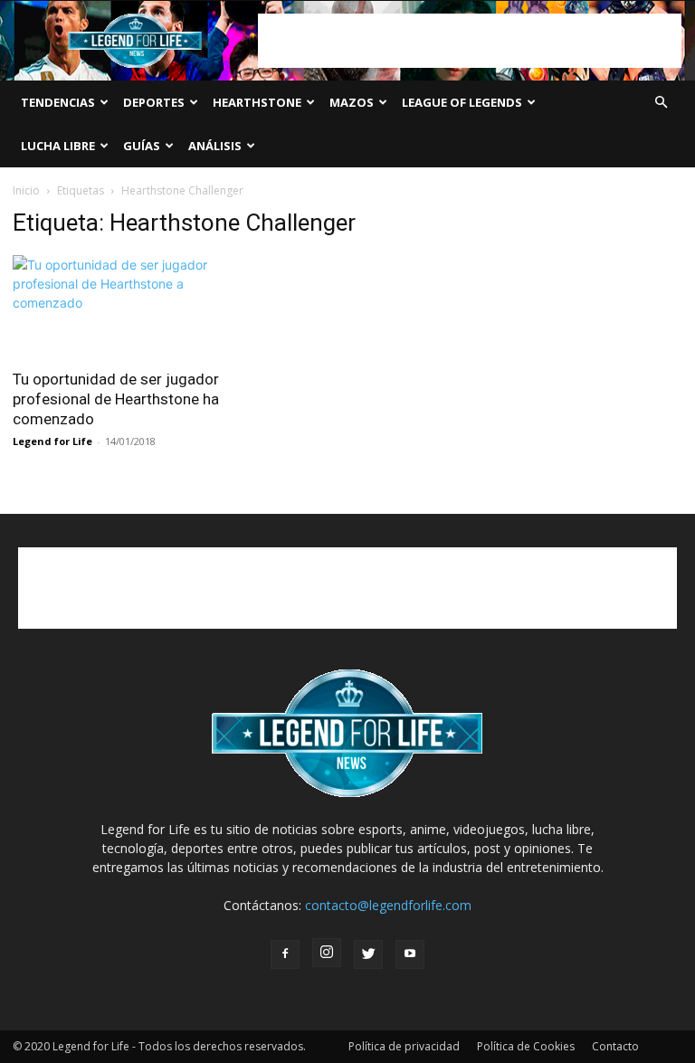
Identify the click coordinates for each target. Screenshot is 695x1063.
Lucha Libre (58, 146)
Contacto (615, 1046)
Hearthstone (257, 102)
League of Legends (462, 102)
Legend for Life (52, 441)
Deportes (154, 102)
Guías (141, 146)
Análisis (215, 146)
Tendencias (58, 102)
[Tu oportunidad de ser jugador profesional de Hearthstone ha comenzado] (116, 306)
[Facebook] (285, 954)
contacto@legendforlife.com (388, 905)
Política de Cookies (526, 1046)
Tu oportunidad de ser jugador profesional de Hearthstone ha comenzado (116, 399)
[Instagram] (326, 952)
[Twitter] (368, 954)
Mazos (351, 102)
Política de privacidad (404, 1046)
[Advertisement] (469, 41)
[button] (660, 102)
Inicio (26, 190)
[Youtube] (409, 954)
